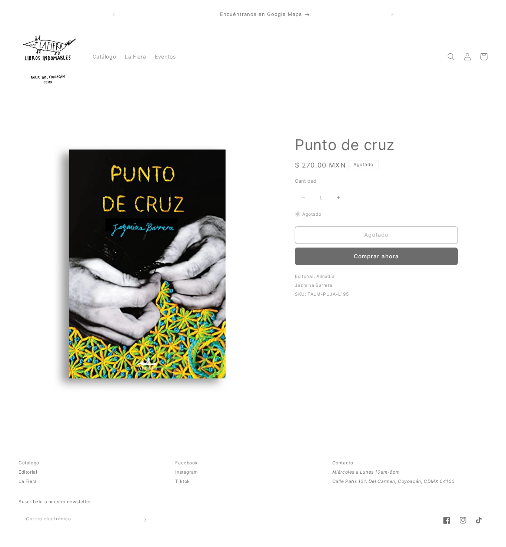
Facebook (186, 462)
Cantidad (305, 181)
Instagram (186, 472)
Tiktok (182, 481)
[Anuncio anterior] (114, 14)
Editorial (28, 472)
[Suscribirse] (144, 520)
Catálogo (29, 462)
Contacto (342, 462)
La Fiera (28, 481)
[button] (451, 57)
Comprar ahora (376, 255)
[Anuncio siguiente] (392, 14)
